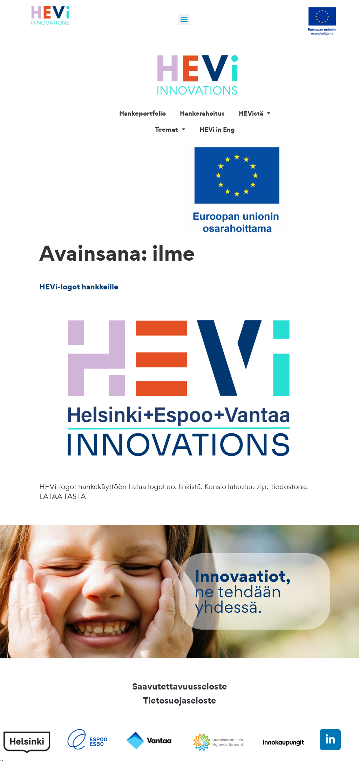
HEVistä (251, 113)
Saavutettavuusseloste (179, 686)
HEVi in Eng (217, 129)
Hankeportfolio (142, 113)
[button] (184, 19)
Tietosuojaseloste (179, 700)
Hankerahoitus (202, 113)
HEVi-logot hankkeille (78, 286)
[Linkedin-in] (330, 739)
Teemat (166, 129)
